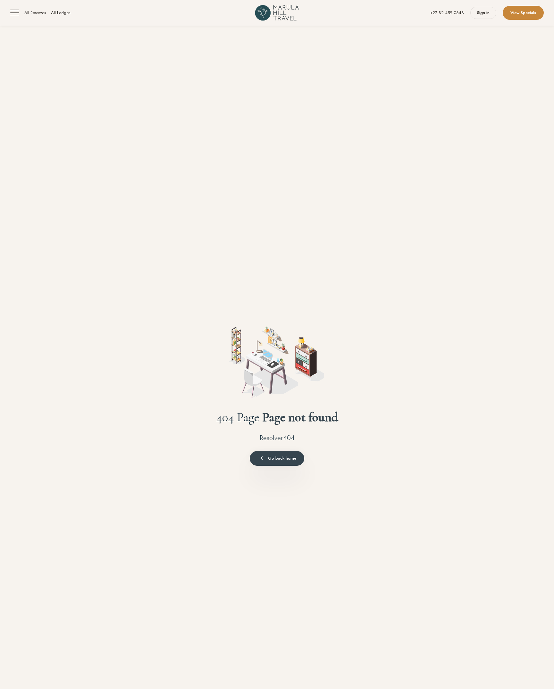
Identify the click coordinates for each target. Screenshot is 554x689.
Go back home (282, 458)
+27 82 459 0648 (447, 13)
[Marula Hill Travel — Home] (276, 12)
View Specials (523, 13)
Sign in (483, 13)
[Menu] (14, 13)
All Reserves (35, 13)
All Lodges (60, 13)
